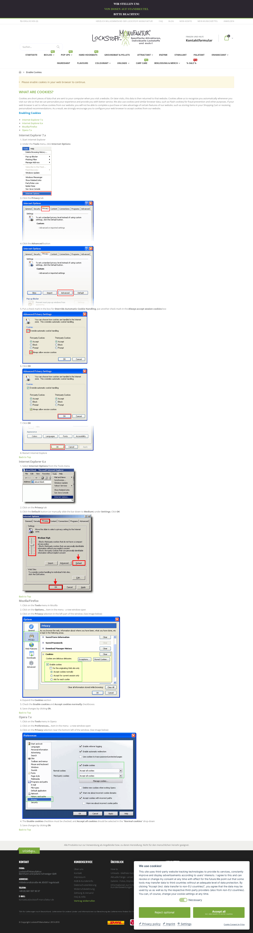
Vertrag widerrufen (84, 900)
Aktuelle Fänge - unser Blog (124, 877)
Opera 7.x (27, 130)
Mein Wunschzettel (208, 21)
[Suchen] (58, 46)
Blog (171, 21)
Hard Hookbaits (88, 54)
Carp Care (142, 62)
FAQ (161, 21)
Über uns (78, 869)
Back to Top (25, 457)
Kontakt (78, 873)
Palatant (199, 54)
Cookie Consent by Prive (234, 925)
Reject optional (164, 912)
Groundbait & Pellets (117, 54)
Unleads (122, 63)
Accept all (219, 912)
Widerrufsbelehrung (84, 888)
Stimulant (181, 54)
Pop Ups (66, 54)
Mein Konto (186, 21)
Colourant (101, 63)
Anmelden (229, 21)
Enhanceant (219, 54)
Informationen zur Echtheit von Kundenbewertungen (126, 886)
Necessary (195, 900)
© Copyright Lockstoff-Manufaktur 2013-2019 (39, 922)
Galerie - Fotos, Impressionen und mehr (131, 881)
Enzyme (163, 54)
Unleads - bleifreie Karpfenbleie (127, 873)
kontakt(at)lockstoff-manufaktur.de (36, 899)
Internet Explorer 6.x (32, 123)
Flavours (82, 63)
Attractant (144, 54)
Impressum (79, 877)
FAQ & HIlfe (80, 896)
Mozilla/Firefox (29, 126)
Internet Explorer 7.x (32, 119)
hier (133, 911)
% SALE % (192, 62)
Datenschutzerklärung (85, 884)
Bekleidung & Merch (166, 63)
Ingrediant (63, 63)
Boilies (49, 54)
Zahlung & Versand (83, 892)
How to (114, 869)
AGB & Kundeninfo (83, 881)
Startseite (20, 72)
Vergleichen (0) (30, 21)
